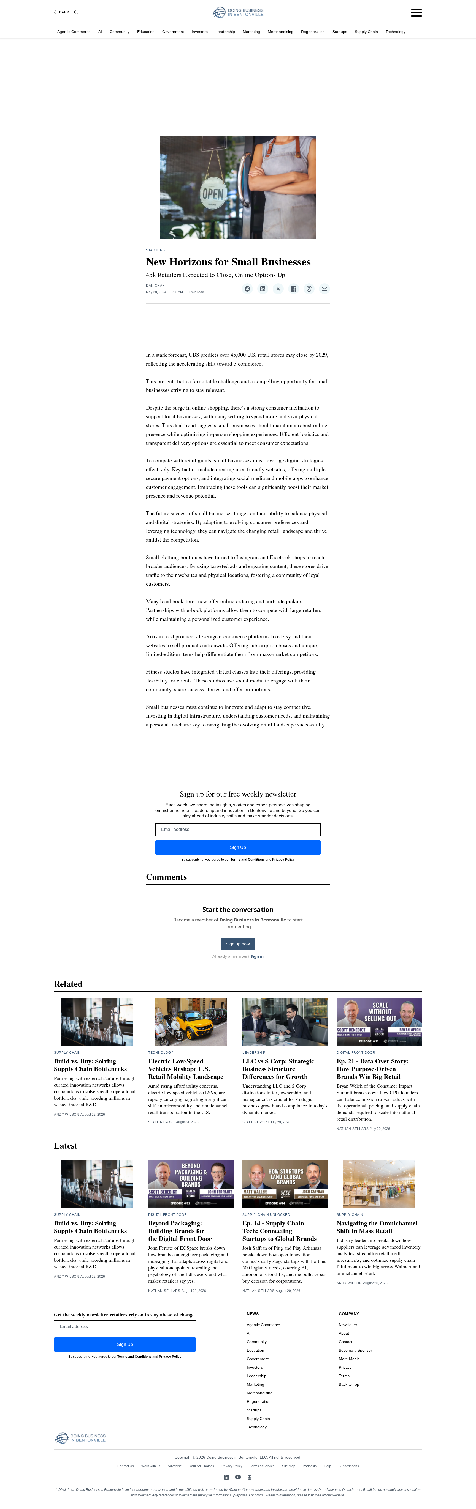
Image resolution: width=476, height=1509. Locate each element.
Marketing (251, 31)
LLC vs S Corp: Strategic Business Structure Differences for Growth (278, 1068)
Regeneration (313, 31)
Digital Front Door (356, 1053)
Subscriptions (349, 1466)
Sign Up (238, 847)
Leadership (225, 31)
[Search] (76, 12)
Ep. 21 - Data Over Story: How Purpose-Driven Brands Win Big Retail (373, 1068)
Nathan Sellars (353, 1129)
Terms (344, 1376)
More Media (349, 1359)
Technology (395, 31)
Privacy (345, 1367)
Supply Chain (366, 31)
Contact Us (125, 1466)
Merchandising (280, 31)
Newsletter (348, 1325)
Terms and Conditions (248, 859)
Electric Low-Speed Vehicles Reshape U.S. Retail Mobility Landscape (185, 1068)
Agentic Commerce (74, 31)
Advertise (175, 1466)
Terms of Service (262, 1466)
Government (173, 31)
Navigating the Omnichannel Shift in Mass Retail (377, 1226)
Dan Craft (156, 285)
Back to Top (349, 1384)
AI (100, 31)
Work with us (150, 1466)
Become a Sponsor (355, 1350)
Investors (200, 31)
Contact (345, 1342)
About (344, 1333)
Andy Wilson (66, 1114)
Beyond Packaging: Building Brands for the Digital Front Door (180, 1230)
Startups (339, 31)
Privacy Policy (283, 859)
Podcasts (310, 1466)
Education (146, 31)
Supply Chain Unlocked (266, 1215)
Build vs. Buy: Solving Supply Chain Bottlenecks (90, 1064)
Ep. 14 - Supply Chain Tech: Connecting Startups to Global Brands (279, 1230)
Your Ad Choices (201, 1466)
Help (327, 1466)
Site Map (288, 1466)
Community (119, 31)
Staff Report (161, 1122)
